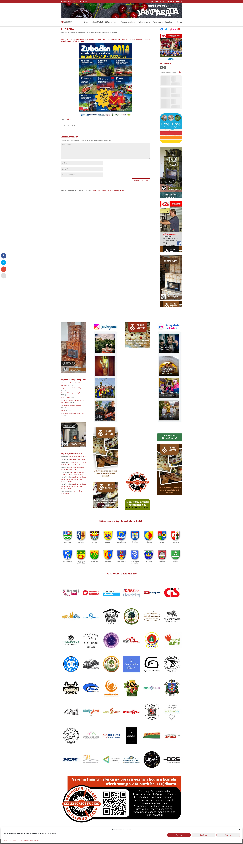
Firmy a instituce (128, 22)
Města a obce (110, 22)
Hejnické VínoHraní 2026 (78, 456)
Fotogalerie (158, 22)
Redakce (168, 22)
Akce (151, 2)
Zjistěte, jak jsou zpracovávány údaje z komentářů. (109, 190)
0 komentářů (113, 32)
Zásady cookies (7, 840)
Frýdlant (63, 410)
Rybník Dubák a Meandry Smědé (71, 405)
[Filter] (161, 67)
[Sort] (164, 67)
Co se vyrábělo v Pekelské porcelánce (72, 413)
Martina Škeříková (69, 32)
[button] (239, 830)
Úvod (86, 22)
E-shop (179, 22)
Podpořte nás (159, 2)
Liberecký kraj (93, 32)
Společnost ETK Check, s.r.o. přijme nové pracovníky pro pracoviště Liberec (73, 479)
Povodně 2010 (65, 398)
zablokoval (169, 437)
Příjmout (179, 835)
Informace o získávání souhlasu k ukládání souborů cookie (27, 840)
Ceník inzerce (170, 2)
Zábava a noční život (103, 32)
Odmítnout (203, 835)
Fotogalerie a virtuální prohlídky (71, 388)
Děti (87, 32)
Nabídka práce (144, 22)
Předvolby (228, 835)
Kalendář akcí (97, 22)
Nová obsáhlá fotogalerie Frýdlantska (72, 393)
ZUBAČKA (68, 119)
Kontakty (179, 2)
